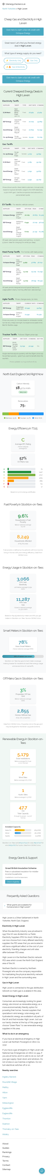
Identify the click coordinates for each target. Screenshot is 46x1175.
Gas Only (32, 60)
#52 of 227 (37, 843)
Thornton (6, 1119)
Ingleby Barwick (9, 1077)
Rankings (7, 1152)
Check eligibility (13, 882)
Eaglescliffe (7, 1113)
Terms (5, 1160)
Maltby (5, 1087)
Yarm (4, 1098)
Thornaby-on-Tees (10, 1129)
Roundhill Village (9, 1082)
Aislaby (5, 1134)
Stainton (6, 1124)
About (5, 1143)
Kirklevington (8, 1103)
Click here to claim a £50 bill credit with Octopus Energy (23, 31)
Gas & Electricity (15, 67)
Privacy (6, 1156)
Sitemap (6, 1169)
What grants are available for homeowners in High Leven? (19, 906)
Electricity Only (13, 60)
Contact (6, 1165)
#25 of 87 (12, 845)
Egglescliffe (7, 1108)
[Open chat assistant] (42, 1171)
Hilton (5, 1092)
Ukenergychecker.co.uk (15, 4)
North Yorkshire (9, 9)
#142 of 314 (23, 843)
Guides (5, 1148)
